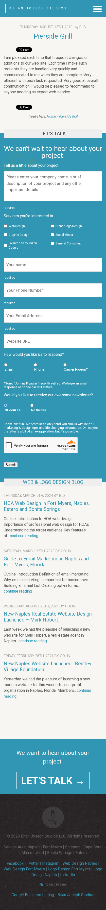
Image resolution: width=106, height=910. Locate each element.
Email (9, 369)
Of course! (13, 410)
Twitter (33, 863)
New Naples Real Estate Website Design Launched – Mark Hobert (48, 617)
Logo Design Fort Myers (69, 869)
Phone (39, 369)
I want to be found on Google (23, 245)
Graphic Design (19, 235)
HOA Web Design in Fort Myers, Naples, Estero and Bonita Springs (47, 506)
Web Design (17, 226)
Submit (11, 465)
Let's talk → (53, 781)
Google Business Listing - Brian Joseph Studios (53, 894)
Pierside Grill (53, 36)
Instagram (50, 863)
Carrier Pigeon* (76, 369)
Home (51, 116)
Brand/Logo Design (68, 226)
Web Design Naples (80, 863)
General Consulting (68, 243)
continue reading (24, 535)
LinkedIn (67, 874)
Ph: (41, 884)
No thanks (38, 410)
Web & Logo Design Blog (53, 482)
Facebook (15, 863)
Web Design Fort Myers (24, 869)
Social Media (64, 235)
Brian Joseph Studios (38, 8)
